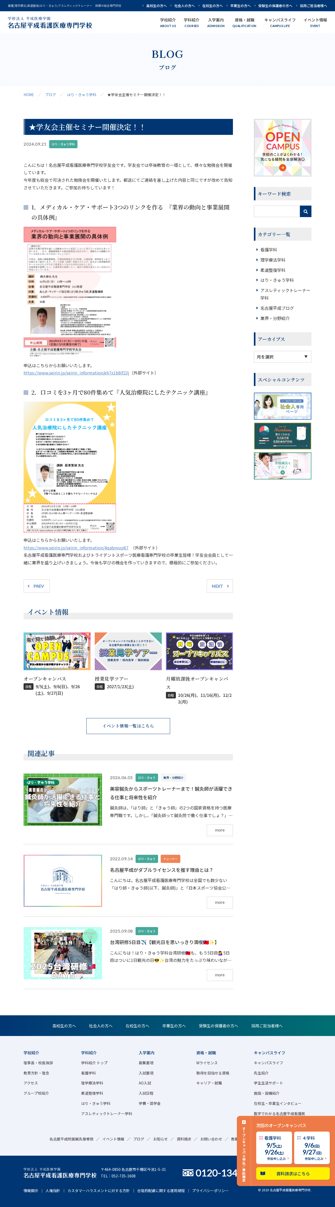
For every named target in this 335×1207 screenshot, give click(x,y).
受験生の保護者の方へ (275, 5)
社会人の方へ (184, 5)
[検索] (305, 211)
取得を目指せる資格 (212, 1073)
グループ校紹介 (36, 1093)
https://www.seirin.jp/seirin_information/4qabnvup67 (76, 547)
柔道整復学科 (273, 270)
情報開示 (31, 1190)
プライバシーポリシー (210, 1190)
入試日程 (146, 1093)
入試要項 (146, 1073)
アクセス (31, 1082)
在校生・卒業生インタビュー (278, 1103)
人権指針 (53, 1190)
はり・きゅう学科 (81, 94)
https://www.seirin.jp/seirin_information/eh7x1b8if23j (76, 373)
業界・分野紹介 (275, 318)
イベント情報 (113, 1139)
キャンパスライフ (268, 1062)
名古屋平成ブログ (277, 308)
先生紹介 (261, 1073)
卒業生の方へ (240, 5)
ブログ (50, 94)
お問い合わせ (211, 1139)
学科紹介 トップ (94, 1062)
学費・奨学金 (150, 1103)
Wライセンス (207, 1062)
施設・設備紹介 (267, 1093)
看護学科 (268, 249)
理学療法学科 (273, 260)
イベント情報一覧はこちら (128, 726)
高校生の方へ (156, 5)
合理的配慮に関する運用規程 (161, 1190)
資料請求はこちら (293, 1173)
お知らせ (160, 1139)
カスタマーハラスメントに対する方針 (99, 1190)
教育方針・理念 (36, 1073)
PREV (39, 585)
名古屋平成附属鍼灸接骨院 (71, 1139)
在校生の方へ (212, 5)
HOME (29, 94)
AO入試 (145, 1082)
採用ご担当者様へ (313, 5)
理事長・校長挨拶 (38, 1062)
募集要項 (146, 1062)
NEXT (217, 585)
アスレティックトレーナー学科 (106, 1113)
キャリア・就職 (209, 1082)
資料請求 (184, 1139)
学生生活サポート (268, 1082)
